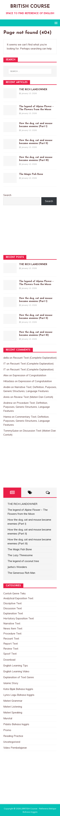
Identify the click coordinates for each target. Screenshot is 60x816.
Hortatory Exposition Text (18, 618)
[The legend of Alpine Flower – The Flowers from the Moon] (10, 113)
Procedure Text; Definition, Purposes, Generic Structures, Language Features (26, 406)
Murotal (7, 718)
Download (9, 659)
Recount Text (11, 638)
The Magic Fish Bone (31, 174)
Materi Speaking (12, 712)
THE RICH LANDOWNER (33, 89)
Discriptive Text (12, 603)
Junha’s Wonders (17, 567)
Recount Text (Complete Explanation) (35, 357)
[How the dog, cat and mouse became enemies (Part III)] (10, 163)
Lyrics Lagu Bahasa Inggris (18, 694)
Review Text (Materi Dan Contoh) (33, 397)
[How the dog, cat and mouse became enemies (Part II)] (10, 147)
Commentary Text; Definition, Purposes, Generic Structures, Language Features (26, 420)
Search (7, 195)
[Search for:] (30, 71)
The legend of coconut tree (23, 561)
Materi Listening (12, 706)
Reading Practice (13, 736)
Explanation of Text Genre (18, 677)
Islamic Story (10, 683)
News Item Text (12, 628)
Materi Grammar (12, 700)
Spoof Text (10, 653)
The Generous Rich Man (21, 572)
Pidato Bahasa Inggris (16, 724)
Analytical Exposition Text (18, 598)
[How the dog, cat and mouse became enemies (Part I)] (10, 130)
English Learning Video (16, 671)
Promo (7, 730)
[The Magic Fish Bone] (10, 180)
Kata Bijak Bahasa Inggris (18, 689)
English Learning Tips (15, 665)
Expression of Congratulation (29, 375)
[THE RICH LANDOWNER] (10, 96)
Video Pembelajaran (15, 747)
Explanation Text (13, 613)
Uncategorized (11, 741)
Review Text (10, 648)
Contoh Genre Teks (14, 593)
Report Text (10, 643)
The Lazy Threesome (20, 555)
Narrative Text (11, 623)
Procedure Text (12, 633)
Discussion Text (12, 608)
